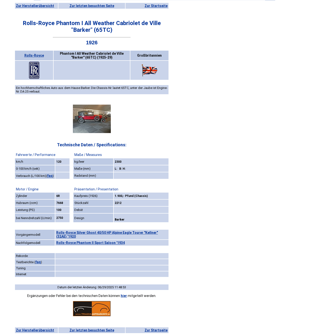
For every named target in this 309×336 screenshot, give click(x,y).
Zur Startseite (156, 6)
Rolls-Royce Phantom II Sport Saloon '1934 (90, 243)
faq (50, 176)
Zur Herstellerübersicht (35, 6)
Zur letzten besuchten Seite (92, 6)
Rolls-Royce (34, 55)
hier (124, 296)
